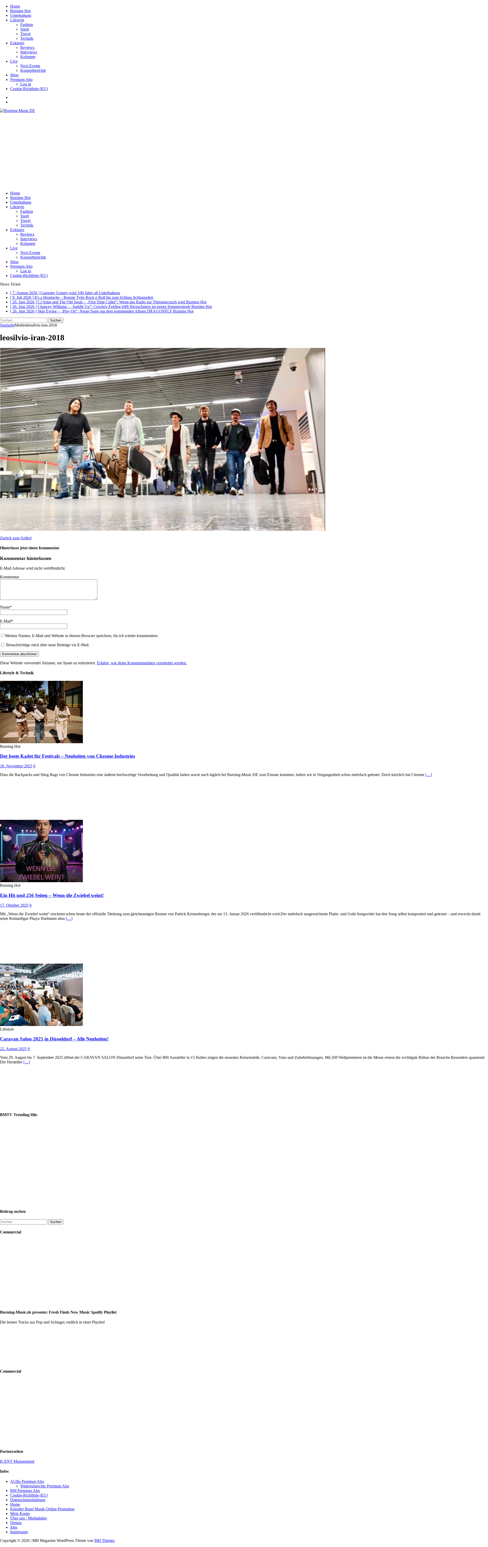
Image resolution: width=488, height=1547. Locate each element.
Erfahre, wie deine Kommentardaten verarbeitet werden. (142, 663)
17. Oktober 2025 (14, 905)
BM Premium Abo (25, 1490)
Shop (14, 75)
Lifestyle (17, 20)
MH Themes (104, 1540)
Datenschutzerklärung (27, 1500)
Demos (16, 1523)
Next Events (30, 66)
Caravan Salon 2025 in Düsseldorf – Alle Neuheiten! (54, 1039)
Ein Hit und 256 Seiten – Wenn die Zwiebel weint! (52, 895)
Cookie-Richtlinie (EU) (29, 89)
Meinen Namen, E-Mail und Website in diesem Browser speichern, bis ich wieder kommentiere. (82, 636)
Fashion (26, 24)
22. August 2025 (13, 1049)
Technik (26, 38)
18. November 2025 (16, 766)
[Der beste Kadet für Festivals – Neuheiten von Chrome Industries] (41, 742)
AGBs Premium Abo (27, 1481)
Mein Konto (20, 1513)
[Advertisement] (244, 151)
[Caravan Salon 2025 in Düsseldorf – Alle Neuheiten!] (41, 1024)
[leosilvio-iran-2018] (162, 529)
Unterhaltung (20, 15)
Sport (24, 29)
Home (15, 6)
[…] (428, 774)
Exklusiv (17, 43)
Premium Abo (21, 79)
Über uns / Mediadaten (28, 1518)
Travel (25, 34)
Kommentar (9, 577)
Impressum (19, 1532)
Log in (25, 84)
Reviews (27, 47)
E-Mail (5, 621)
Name (5, 607)
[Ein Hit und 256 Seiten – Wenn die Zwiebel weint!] (41, 881)
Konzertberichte (33, 70)
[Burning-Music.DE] (17, 110)
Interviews (28, 52)
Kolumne (27, 56)
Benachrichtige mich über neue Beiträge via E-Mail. (47, 645)
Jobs (13, 1527)
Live (14, 61)
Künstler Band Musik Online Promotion (42, 1509)
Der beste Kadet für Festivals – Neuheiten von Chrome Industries (67, 756)
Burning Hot (20, 11)
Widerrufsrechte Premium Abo (44, 1486)
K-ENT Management (17, 1461)
